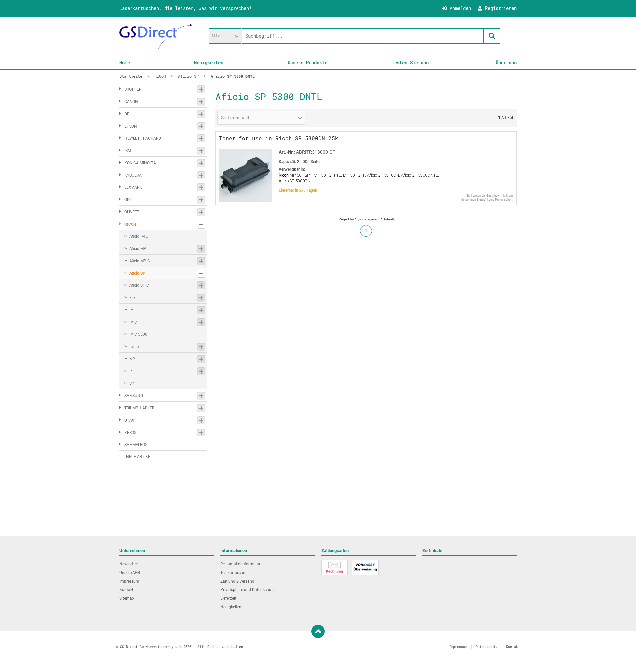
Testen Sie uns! (411, 62)
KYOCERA (133, 175)
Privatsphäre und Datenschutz (247, 589)
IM (131, 310)
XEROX (130, 432)
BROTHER (132, 89)
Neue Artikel (139, 456)
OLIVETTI (132, 212)
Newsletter (128, 564)
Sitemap (126, 598)
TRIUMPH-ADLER (139, 408)
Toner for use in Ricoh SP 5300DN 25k (278, 138)
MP (132, 359)
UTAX (129, 420)
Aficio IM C (138, 236)
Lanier (134, 346)
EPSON (130, 126)
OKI (127, 199)
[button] (225, 36)
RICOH (130, 224)
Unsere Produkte (307, 62)
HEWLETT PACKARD (142, 138)
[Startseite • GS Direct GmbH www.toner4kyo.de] (155, 36)
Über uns (506, 62)
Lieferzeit (228, 598)
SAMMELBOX (136, 444)
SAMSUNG (133, 395)
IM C (133, 322)
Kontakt (126, 589)
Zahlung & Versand (237, 581)
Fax (132, 297)
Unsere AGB (129, 572)
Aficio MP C (139, 261)
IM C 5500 (138, 334)
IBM (127, 150)
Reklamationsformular (240, 564)
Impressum (129, 581)
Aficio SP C (139, 285)
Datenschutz (487, 647)
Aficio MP (137, 248)
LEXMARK (133, 187)
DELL (128, 114)
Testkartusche (232, 572)
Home (124, 62)
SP (131, 383)
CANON (131, 101)
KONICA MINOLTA (140, 163)
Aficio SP (137, 273)
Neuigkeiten (208, 62)
